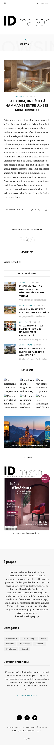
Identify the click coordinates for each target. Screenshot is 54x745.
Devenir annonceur (27, 695)
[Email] (46, 210)
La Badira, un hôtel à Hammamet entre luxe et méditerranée (27, 105)
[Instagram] (27, 717)
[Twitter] (39, 210)
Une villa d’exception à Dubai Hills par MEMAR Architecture (32, 352)
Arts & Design (29, 638)
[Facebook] (35, 210)
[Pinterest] (42, 210)
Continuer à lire (15, 209)
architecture (25, 305)
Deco (43, 638)
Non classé (25, 644)
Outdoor (39, 644)
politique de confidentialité (27, 730)
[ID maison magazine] (27, 21)
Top (28, 739)
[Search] (38, 3)
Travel (22, 282)
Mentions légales (35, 727)
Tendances (11, 649)
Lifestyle (20, 97)
